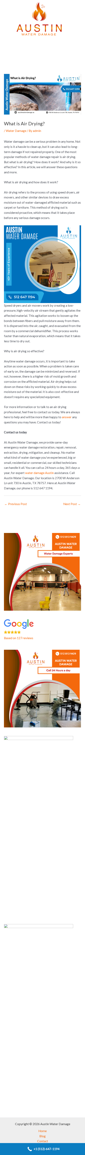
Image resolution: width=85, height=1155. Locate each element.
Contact (42, 1141)
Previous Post (15, 504)
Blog (42, 1136)
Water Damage (16, 130)
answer (67, 417)
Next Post (72, 504)
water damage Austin (39, 473)
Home (42, 1131)
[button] (42, 56)
